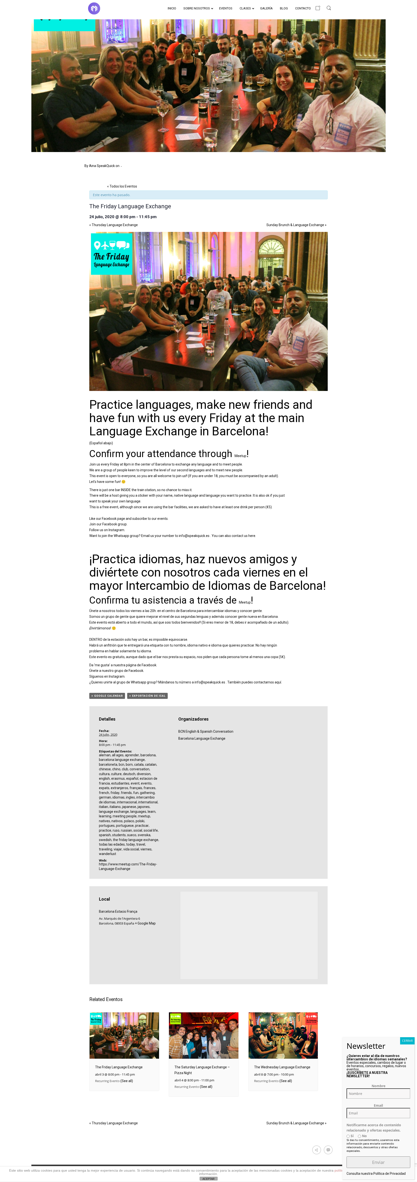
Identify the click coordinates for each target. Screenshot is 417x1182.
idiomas (118, 797)
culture (116, 774)
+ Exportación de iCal (147, 695)
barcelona (148, 755)
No (364, 1135)
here (251, 536)
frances (149, 788)
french (104, 793)
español (132, 778)
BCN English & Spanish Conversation (205, 731)
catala (139, 764)
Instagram (116, 530)
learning (105, 816)
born (129, 764)
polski (140, 821)
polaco (129, 821)
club (125, 769)
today (130, 844)
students (119, 835)
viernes (146, 849)
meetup (144, 816)
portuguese (125, 825)
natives (104, 821)
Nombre (378, 1086)
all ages (118, 755)
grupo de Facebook (128, 671)
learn (151, 811)
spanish (105, 835)
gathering (147, 793)
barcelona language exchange (122, 760)
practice (105, 830)
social (137, 830)
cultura (104, 774)
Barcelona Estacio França (118, 911)
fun (136, 793)
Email (378, 1105)
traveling (105, 849)
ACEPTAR (208, 1178)
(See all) (126, 1081)
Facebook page (113, 519)
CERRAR (407, 1041)
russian (126, 830)
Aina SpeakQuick (102, 166)
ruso (116, 830)
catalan (150, 764)
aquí (278, 682)
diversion (144, 774)
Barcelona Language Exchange (201, 738)
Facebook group (114, 524)
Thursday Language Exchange (113, 225)
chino (116, 769)
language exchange (114, 811)
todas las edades (112, 844)
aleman (105, 755)
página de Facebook (141, 665)
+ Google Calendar (107, 695)
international (148, 802)
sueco (131, 835)
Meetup (240, 456)
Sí (352, 1135)
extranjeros (119, 788)
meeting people (125, 816)
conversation (139, 769)
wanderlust (107, 854)
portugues (107, 825)
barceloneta (108, 764)
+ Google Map (145, 923)
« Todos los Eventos (122, 186)
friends (126, 793)
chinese (105, 769)
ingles (130, 797)
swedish (105, 840)
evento (146, 783)
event (135, 783)
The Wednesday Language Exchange (282, 1067)
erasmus (118, 778)
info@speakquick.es (194, 536)
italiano (115, 807)
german (105, 797)
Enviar (378, 1162)
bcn (121, 764)
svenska (144, 835)
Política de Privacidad (389, 1173)
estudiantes (120, 783)
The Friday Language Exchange (119, 1067)
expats (104, 788)
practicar (142, 825)
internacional (127, 802)
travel (140, 844)
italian (103, 807)
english (104, 778)
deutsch (129, 774)
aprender (132, 755)
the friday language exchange (135, 840)
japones (144, 807)
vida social (131, 849)
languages (138, 811)
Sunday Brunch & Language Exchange (296, 225)
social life (151, 830)
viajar (118, 849)
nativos (117, 821)
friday (115, 793)
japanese (129, 807)
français (136, 788)
